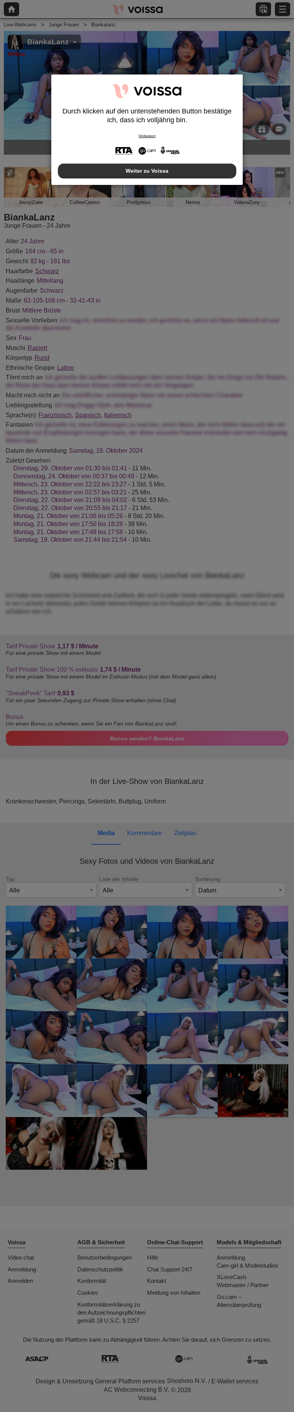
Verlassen (147, 136)
